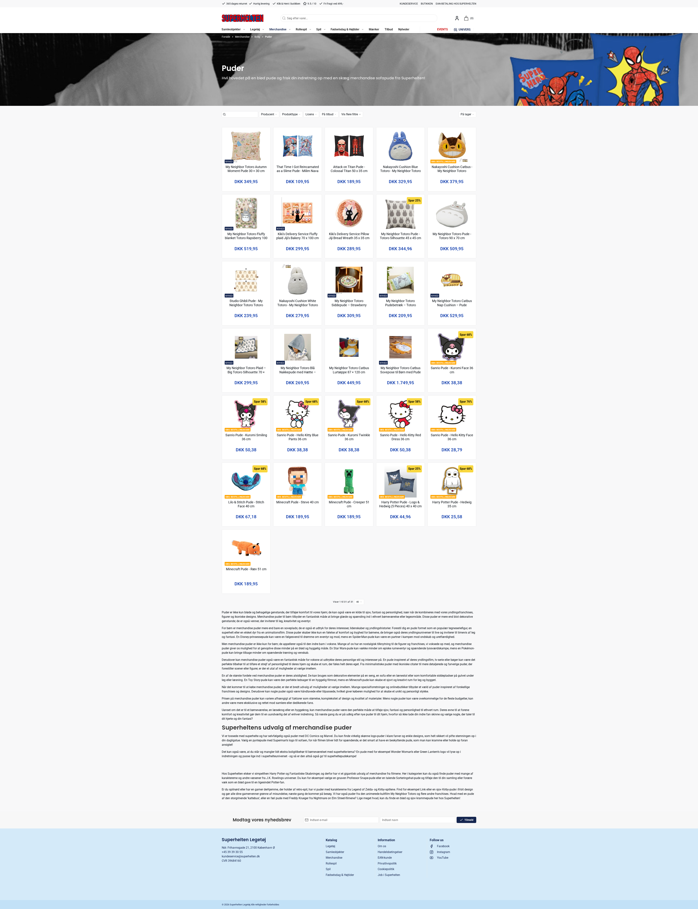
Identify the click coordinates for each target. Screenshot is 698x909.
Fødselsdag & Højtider (340, 875)
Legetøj (330, 846)
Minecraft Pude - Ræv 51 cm (246, 569)
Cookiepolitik (386, 869)
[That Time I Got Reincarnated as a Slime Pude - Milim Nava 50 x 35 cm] (297, 146)
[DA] (242, 18)
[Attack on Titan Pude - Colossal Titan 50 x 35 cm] (349, 146)
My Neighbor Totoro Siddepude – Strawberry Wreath (349, 305)
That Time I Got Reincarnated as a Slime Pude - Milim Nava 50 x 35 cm (297, 171)
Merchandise (242, 36)
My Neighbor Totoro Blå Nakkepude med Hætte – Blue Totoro (297, 372)
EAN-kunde (385, 857)
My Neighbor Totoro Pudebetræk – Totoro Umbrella (400, 305)
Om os (382, 846)
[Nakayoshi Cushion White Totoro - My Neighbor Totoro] (297, 280)
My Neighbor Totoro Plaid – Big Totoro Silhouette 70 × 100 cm (246, 372)
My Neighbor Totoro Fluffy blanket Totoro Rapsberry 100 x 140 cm (246, 238)
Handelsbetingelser (390, 852)
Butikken (427, 3)
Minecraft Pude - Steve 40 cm (297, 502)
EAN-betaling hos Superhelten (456, 3)
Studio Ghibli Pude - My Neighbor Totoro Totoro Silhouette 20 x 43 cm (246, 305)
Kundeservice (409, 3)
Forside (226, 36)
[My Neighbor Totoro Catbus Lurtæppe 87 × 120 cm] (349, 347)
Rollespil (331, 863)
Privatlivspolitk (387, 863)
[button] (233, 29)
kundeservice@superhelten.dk (241, 856)
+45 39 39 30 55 (232, 852)
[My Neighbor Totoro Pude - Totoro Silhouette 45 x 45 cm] (400, 213)
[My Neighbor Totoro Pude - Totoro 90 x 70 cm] (451, 213)
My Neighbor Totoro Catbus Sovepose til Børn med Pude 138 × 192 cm (400, 372)
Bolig (257, 36)
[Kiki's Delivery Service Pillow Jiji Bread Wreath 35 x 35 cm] (349, 213)
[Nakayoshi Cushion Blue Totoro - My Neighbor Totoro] (400, 146)
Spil (328, 869)
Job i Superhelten (389, 875)
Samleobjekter (335, 852)
